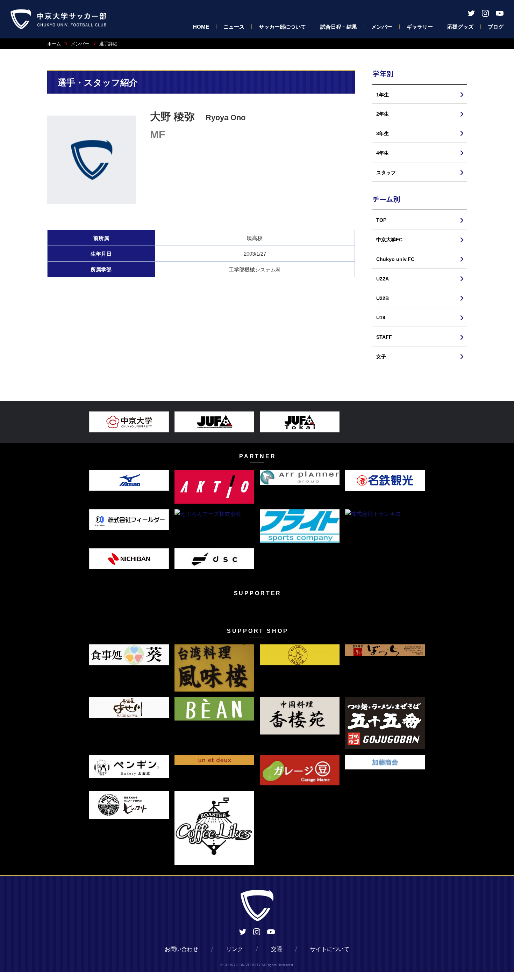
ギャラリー (420, 27)
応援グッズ (460, 27)
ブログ (496, 27)
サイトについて (329, 949)
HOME (201, 27)
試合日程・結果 (338, 27)
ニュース (233, 27)
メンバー (381, 27)
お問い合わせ (181, 949)
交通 (276, 949)
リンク (234, 949)
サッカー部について (282, 27)
